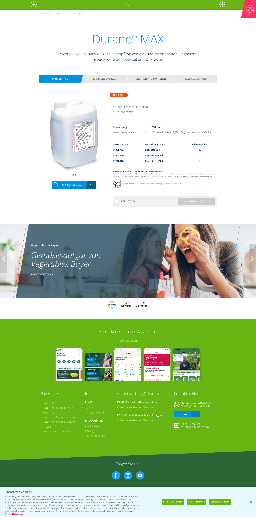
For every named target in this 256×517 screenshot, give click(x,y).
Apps (90, 407)
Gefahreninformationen (150, 78)
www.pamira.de (175, 184)
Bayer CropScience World (58, 407)
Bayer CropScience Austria (59, 417)
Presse (47, 426)
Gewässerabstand (196, 78)
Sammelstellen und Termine (136, 407)
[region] (128, 502)
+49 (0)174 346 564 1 (196, 406)
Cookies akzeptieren (220, 501)
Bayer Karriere (51, 412)
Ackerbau (93, 426)
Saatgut (91, 431)
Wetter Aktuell (95, 412)
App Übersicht (129, 340)
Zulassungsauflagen (105, 78)
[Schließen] (251, 502)
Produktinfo (60, 78)
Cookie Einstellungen (173, 501)
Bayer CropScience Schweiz (59, 422)
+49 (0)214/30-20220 (196, 427)
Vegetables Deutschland (57, 431)
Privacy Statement (14, 514)
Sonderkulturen (96, 435)
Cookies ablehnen (196, 501)
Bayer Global (50, 403)
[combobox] (74, 185)
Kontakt (182, 414)
